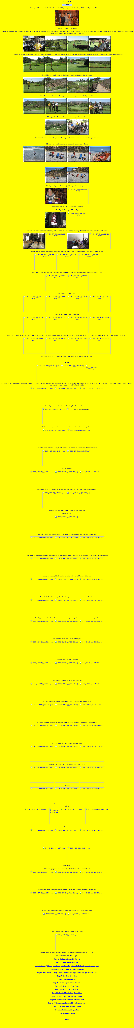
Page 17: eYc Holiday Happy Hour (67, 1010)
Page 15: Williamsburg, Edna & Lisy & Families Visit (67, 1003)
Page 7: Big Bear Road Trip (67, 976)
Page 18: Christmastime (67, 1013)
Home (67, 1019)
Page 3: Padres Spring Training (67, 962)
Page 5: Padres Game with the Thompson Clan (67, 969)
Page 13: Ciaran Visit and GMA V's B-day (67, 996)
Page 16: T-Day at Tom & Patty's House (67, 1006)
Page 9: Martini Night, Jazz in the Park (67, 983)
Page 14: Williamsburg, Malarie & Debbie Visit (67, 1000)
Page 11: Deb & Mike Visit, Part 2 (67, 989)
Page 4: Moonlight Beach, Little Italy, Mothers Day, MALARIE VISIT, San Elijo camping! (67, 966)
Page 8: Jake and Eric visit (67, 979)
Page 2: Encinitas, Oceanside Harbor (67, 959)
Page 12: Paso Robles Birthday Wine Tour (67, 993)
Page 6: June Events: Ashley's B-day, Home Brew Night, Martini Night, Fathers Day (67, 972)
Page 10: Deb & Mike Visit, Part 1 (67, 986)
